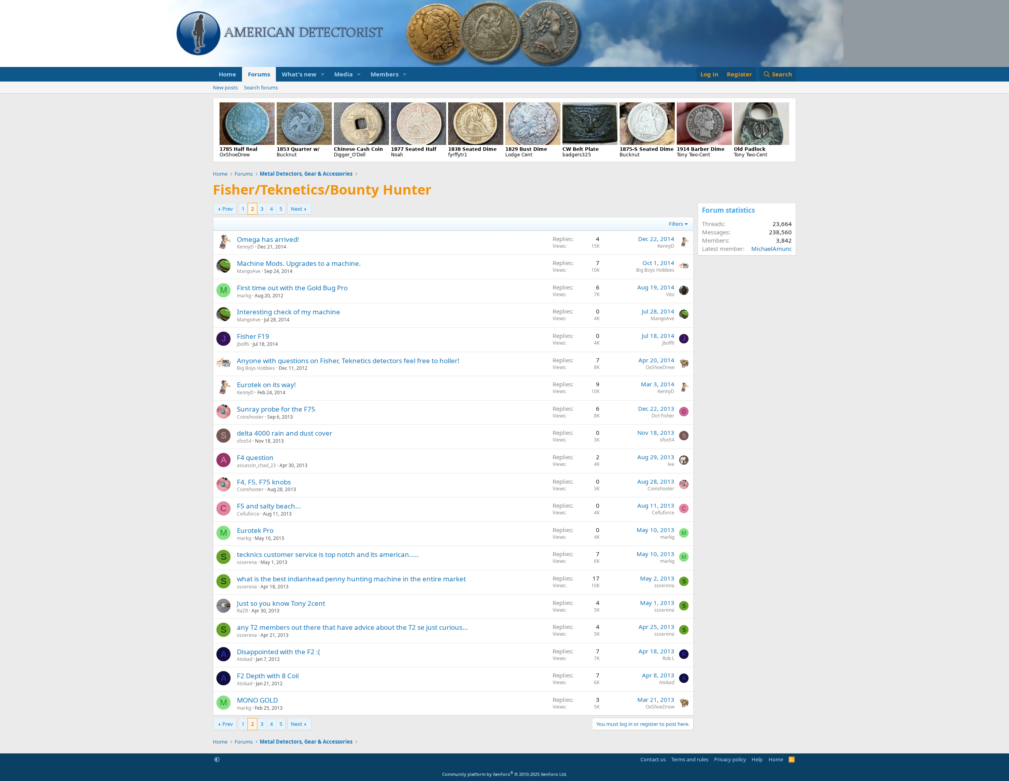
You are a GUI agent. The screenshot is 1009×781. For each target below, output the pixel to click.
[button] (322, 74)
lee (671, 464)
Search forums (261, 87)
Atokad (244, 659)
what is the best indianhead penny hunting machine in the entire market (351, 578)
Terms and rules (689, 759)
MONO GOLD (257, 700)
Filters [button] (676, 223)
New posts (225, 87)
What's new (299, 74)
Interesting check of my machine (288, 311)
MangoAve (249, 271)
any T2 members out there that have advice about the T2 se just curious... (352, 627)
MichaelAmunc (771, 248)
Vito (670, 294)
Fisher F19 (253, 336)
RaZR (242, 610)
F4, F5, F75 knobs (264, 481)
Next (296, 208)
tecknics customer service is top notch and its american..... (328, 554)
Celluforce (248, 513)
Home (227, 74)
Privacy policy (730, 759)
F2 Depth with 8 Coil (268, 675)
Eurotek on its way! (266, 384)
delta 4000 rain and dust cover (284, 433)
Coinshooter (250, 417)
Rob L (668, 658)
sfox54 (244, 441)
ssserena (247, 562)
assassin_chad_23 (256, 465)
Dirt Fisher (663, 415)
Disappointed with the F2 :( (278, 651)
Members (384, 74)
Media (343, 74)
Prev (227, 208)
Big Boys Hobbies (655, 270)
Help (757, 759)
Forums (259, 74)
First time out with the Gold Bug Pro (292, 287)
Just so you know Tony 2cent (281, 603)
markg (244, 295)
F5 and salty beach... (269, 505)
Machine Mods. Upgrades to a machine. (299, 263)
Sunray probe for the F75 (276, 409)
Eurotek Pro (255, 530)
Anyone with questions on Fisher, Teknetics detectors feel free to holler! (348, 360)
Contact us (653, 759)
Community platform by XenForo (504, 774)
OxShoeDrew (660, 367)
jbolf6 (243, 344)
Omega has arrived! (268, 239)
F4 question (255, 457)
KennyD (245, 246)
